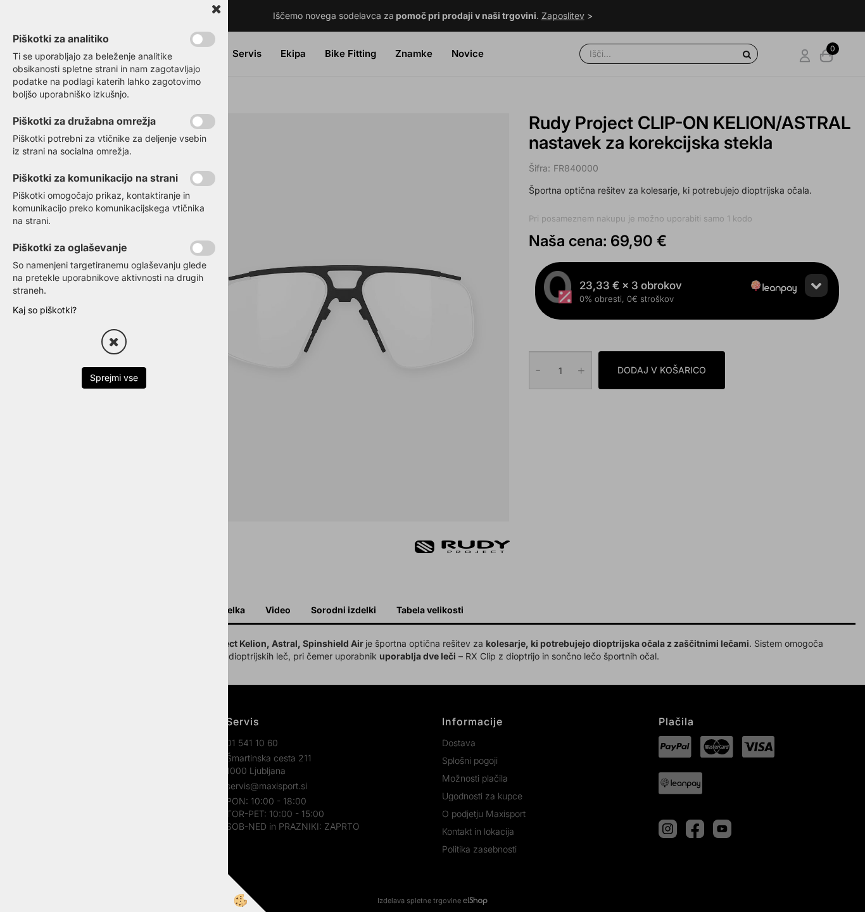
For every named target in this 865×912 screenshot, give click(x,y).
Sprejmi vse (114, 377)
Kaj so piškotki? (45, 309)
